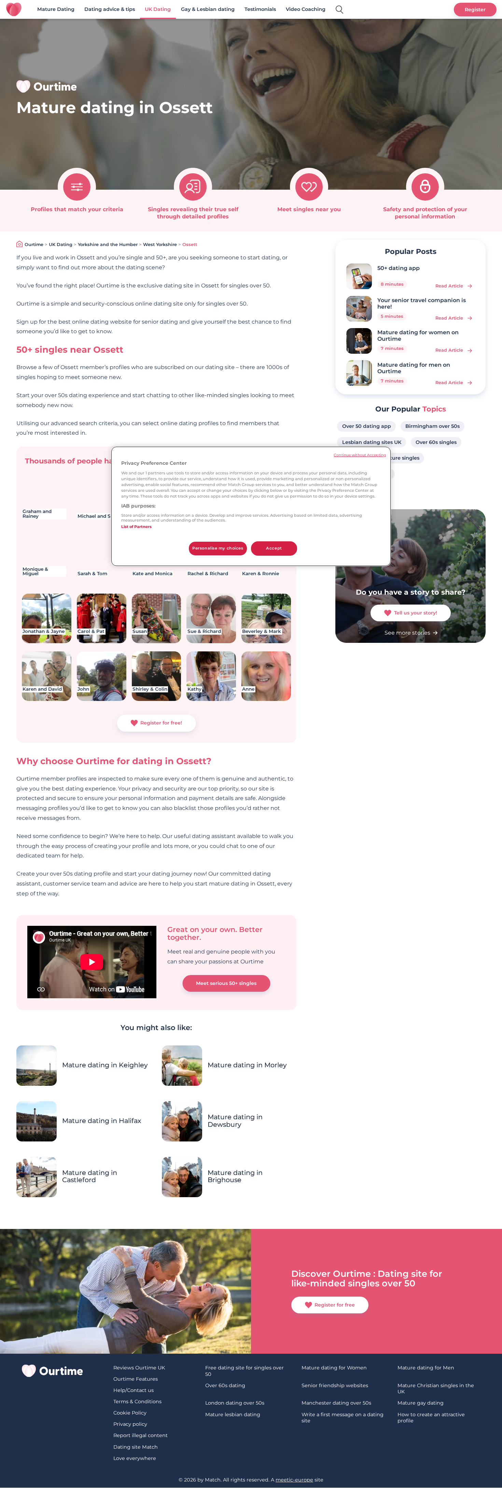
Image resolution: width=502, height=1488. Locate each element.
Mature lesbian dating (232, 1414)
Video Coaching (305, 9)
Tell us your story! (415, 613)
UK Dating (158, 9)
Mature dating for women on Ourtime (418, 335)
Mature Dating (55, 9)
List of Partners (136, 526)
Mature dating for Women (334, 1368)
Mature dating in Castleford (89, 1176)
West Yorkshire (160, 244)
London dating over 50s (234, 1403)
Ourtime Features (135, 1379)
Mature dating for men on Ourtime (413, 368)
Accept (274, 548)
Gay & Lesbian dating (208, 9)
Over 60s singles (436, 442)
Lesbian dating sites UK (371, 442)
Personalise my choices (217, 548)
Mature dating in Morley (247, 1065)
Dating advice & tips (109, 9)
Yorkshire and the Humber (108, 244)
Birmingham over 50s (432, 426)
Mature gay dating (421, 1403)
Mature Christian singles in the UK (436, 1388)
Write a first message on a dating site (343, 1417)
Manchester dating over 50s (336, 1403)
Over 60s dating (225, 1385)
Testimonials (260, 9)
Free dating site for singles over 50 (244, 1371)
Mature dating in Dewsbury (235, 1120)
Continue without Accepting (360, 455)
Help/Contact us (133, 1390)
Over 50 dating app (366, 426)
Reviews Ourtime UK (139, 1368)
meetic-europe (294, 1480)
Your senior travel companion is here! (421, 303)
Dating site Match (135, 1447)
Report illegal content (140, 1435)
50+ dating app (398, 268)
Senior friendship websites (335, 1385)
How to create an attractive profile (431, 1417)
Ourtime (34, 244)
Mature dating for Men (426, 1368)
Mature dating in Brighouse (235, 1176)
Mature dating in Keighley (105, 1065)
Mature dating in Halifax (101, 1120)
